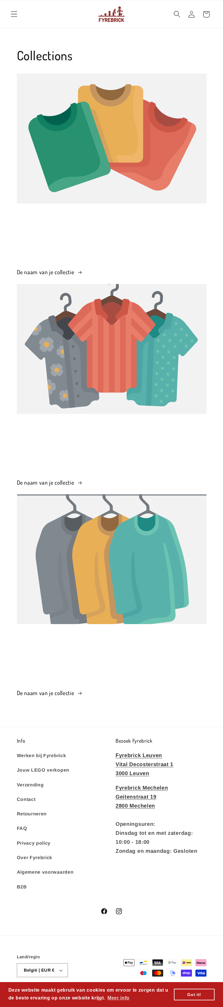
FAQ (22, 828)
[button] (14, 14)
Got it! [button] (194, 994)
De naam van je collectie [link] (46, 272)
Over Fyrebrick (35, 857)
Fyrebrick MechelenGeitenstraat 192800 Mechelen (142, 797)
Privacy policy (34, 843)
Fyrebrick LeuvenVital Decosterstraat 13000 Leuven (144, 764)
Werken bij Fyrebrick (41, 755)
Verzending (30, 784)
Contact (26, 799)
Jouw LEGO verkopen (43, 769)
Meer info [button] (118, 997)
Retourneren (32, 813)
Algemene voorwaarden (45, 872)
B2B (22, 886)
